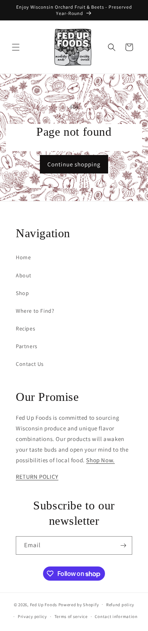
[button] (15, 47)
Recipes (25, 328)
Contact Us (30, 363)
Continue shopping (74, 164)
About (24, 275)
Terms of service (71, 616)
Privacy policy (32, 616)
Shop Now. (100, 460)
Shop (22, 293)
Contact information (116, 616)
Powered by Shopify (78, 604)
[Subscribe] (123, 545)
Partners (26, 346)
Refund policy (120, 604)
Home (23, 257)
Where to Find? (35, 310)
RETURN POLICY (37, 476)
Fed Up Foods (43, 604)
